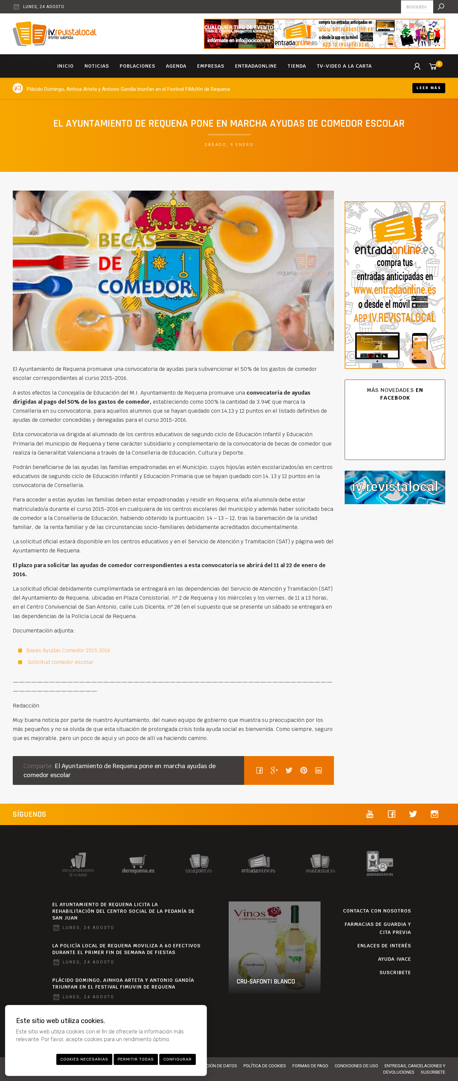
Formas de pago (310, 1065)
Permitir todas (136, 1059)
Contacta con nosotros (377, 911)
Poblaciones (137, 66)
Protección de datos (214, 1065)
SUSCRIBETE (395, 972)
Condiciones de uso (356, 1065)
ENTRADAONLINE (256, 66)
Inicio (65, 66)
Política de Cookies (264, 1065)
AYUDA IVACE (394, 959)
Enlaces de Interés (384, 946)
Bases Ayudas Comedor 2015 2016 (68, 650)
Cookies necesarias (84, 1059)
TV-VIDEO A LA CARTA (344, 66)
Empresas (210, 66)
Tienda (297, 66)
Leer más (428, 88)
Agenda (176, 66)
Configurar (177, 1059)
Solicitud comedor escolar (60, 662)
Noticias (96, 66)
